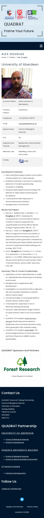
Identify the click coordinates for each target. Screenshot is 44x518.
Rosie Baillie (29, 330)
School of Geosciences (15, 442)
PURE (26, 161)
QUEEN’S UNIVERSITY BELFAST (20, 450)
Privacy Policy (32, 507)
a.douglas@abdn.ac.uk (28, 123)
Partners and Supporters (16, 473)
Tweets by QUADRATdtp (11, 489)
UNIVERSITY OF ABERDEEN (18, 433)
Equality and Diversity (14, 507)
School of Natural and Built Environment (21, 459)
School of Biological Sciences (17, 439)
